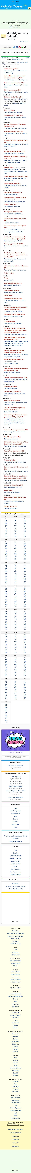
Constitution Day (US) (15, 786)
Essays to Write (15, 864)
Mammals (16, 1017)
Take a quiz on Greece (11, 439)
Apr (6, 523)
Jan (6, 518)
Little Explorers (15, 955)
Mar (6, 522)
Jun (6, 527)
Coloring (15, 853)
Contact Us (15, 1139)
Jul (6, 528)
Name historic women (10, 194)
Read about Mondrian (10, 185)
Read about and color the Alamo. (14, 153)
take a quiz (24, 92)
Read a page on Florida (11, 117)
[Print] (25, 47)
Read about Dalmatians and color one (15, 334)
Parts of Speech (15, 982)
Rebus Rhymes (15, 963)
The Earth (15, 1036)
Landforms (15, 1044)
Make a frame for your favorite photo (15, 462)
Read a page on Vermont (11, 133)
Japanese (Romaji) (15, 1068)
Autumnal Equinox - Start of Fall (15, 791)
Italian (15, 1065)
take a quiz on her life (13, 162)
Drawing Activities (15, 872)
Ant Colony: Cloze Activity (15, 766)
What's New (15, 931)
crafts (17, 62)
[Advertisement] (15, 15)
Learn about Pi (8, 280)
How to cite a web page (15, 1129)
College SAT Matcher (15, 841)
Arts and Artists (15, 1097)
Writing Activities (16, 874)
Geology (15, 1039)
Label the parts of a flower (12, 206)
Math (15, 816)
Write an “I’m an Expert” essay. (13, 316)
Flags (15, 1084)
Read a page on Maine (11, 300)
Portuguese (15, 1070)
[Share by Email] (22, 47)
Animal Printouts (16, 994)
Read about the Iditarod (11, 169)
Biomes (15, 999)
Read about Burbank (10, 178)
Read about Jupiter (10, 128)
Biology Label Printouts (15, 996)
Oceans (15, 1046)
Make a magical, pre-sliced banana (14, 432)
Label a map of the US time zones (14, 201)
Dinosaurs (15, 1006)
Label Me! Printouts (15, 855)
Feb (6, 520)
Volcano (15, 1051)
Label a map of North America (13, 214)
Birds (15, 1001)
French (15, 1060)
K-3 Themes (15, 838)
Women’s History (16, 59)
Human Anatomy (15, 1015)
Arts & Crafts (15, 824)
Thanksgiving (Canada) (15, 797)
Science (15, 819)
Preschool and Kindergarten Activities (15, 836)
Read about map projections (12, 144)
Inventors (15, 1089)
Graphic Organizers (15, 858)
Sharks (15, 1025)
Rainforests (15, 1023)
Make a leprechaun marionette (13, 323)
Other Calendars (24, 41)
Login (13, 1)
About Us (15, 1143)
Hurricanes (15, 1041)
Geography (15, 1086)
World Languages (15, 811)
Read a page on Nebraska (12, 85)
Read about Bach (9, 379)
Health (16, 821)
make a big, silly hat (20, 99)
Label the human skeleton (12, 492)
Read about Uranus (10, 270)
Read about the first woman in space (15, 160)
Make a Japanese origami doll (13, 112)
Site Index (15, 941)
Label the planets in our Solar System (15, 80)
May (6, 525)
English (15, 808)
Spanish (15, 1073)
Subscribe (15, 1146)
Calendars (15, 883)
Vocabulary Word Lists (15, 889)
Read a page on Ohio (10, 92)
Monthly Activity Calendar (15, 936)
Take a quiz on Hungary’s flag (13, 292)
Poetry (15, 866)
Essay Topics (15, 974)
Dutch (15, 1057)
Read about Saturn (10, 446)
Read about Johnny (10, 246)
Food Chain (15, 1012)
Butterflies (15, 1004)
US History (15, 1091)
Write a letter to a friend (11, 363)
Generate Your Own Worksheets (15, 886)
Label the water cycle (10, 388)
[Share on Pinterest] (20, 47)
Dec (6, 536)
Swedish (15, 1075)
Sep (6, 531)
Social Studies (15, 813)
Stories (15, 966)
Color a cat (7, 99)
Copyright (11, 1123)
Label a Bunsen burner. (11, 508)
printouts (22, 62)
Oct (6, 533)
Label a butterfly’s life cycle (12, 285)
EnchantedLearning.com (15, 1125)
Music (15, 827)
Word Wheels (15, 1118)
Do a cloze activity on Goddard (13, 311)
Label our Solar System (11, 223)
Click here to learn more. (15, 27)
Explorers (15, 1081)
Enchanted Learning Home (15, 933)
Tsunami (15, 1049)
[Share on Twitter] (14, 47)
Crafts (15, 850)
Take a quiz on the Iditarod (12, 372)
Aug (6, 530)
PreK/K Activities (15, 961)
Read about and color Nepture (13, 241)
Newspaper (15, 977)
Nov (6, 535)
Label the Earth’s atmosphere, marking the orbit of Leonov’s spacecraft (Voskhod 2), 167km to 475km (16, 343)
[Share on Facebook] (17, 47)
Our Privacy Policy (15, 1132)
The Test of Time (16, 988)
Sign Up (17, 1)
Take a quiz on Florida (11, 412)
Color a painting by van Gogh (13, 487)
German (15, 1063)
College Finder (15, 1102)
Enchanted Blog (15, 944)
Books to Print (15, 861)
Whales (15, 1028)
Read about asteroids (10, 471)
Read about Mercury (10, 480)
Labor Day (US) (15, 776)
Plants (15, 1020)
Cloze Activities (15, 869)
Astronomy (15, 1034)
